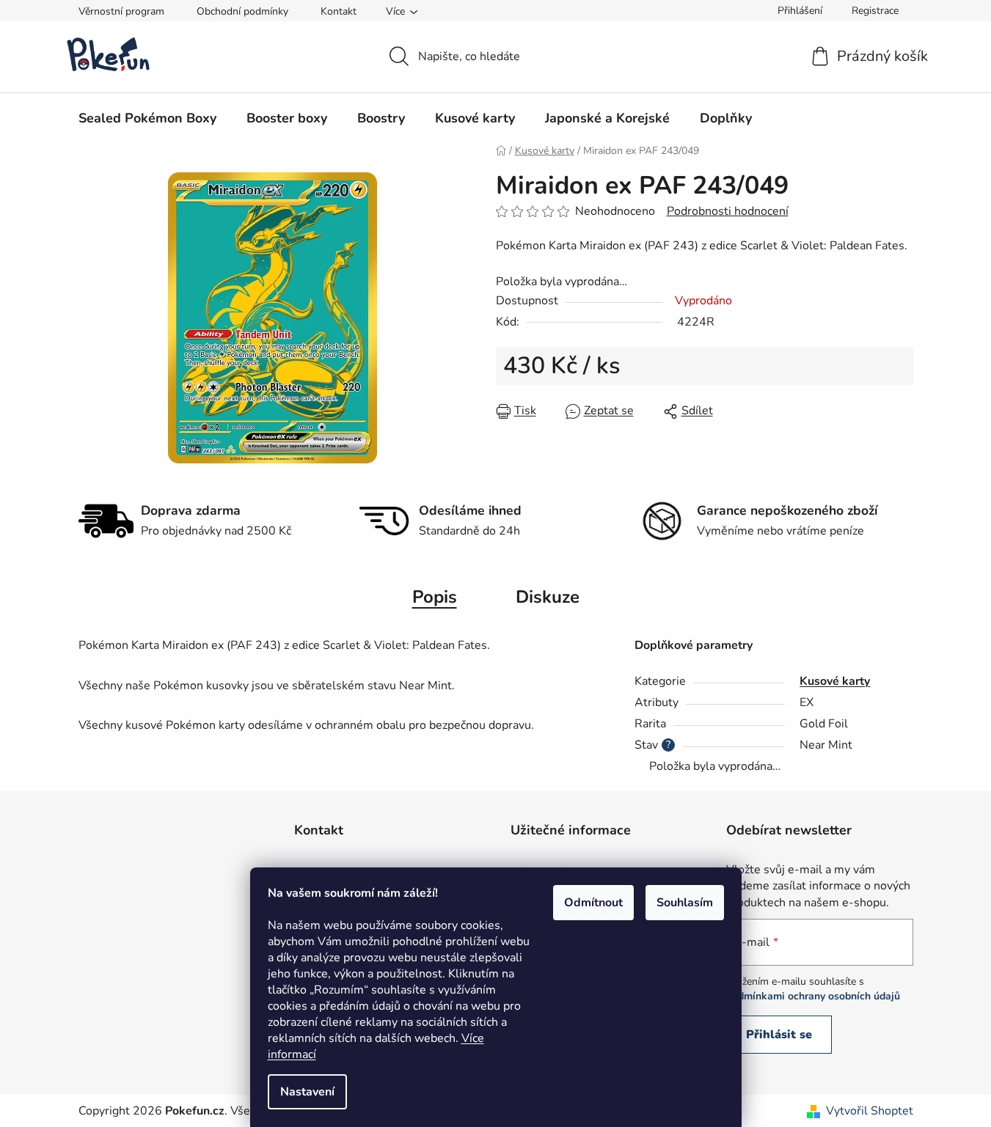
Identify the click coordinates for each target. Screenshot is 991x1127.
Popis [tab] (434, 597)
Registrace (875, 11)
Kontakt (338, 11)
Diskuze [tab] (547, 597)
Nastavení (307, 1092)
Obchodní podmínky (242, 11)
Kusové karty (835, 681)
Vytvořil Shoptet (869, 1111)
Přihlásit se (779, 1035)
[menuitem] (147, 118)
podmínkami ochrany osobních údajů (813, 996)
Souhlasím (685, 903)
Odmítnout (593, 903)
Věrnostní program (121, 11)
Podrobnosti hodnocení (728, 211)
